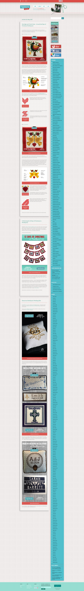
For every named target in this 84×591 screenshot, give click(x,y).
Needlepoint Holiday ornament (57, 182)
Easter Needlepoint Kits (56, 104)
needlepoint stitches (55, 201)
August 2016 (54, 449)
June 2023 (54, 343)
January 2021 (55, 385)
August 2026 (54, 296)
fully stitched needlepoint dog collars (57, 115)
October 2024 (55, 325)
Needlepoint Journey (56, 286)
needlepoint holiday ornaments (57, 184)
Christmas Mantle (55, 82)
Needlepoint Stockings (56, 206)
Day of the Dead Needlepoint (57, 97)
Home (35, 6)
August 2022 (54, 355)
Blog (48, 6)
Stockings (54, 236)
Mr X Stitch (53, 275)
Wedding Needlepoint (37, 305)
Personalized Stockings (56, 214)
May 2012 (54, 535)
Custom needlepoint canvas (57, 92)
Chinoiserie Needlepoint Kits (57, 77)
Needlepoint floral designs (56, 179)
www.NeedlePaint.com (40, 8)
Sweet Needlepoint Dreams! (57, 284)
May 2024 (54, 330)
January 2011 (55, 560)
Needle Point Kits (55, 150)
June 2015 (54, 473)
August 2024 (54, 326)
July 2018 (54, 422)
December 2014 (55, 483)
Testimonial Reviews (55, 238)
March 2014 (54, 498)
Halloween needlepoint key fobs (57, 130)
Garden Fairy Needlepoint (56, 118)
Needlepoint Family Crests (56, 172)
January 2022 (55, 367)
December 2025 (55, 308)
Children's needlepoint (56, 75)
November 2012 (55, 525)
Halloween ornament (56, 132)
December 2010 (55, 562)
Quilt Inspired (55, 224)
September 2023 (55, 340)
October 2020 (55, 390)
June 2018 (54, 424)
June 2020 (54, 397)
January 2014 (55, 501)
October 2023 (55, 338)
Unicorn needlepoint (55, 248)
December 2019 (55, 402)
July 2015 (54, 471)
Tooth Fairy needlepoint (56, 243)
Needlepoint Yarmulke (56, 211)
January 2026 (55, 306)
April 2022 (54, 362)
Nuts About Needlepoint (55, 270)
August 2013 (54, 510)
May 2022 (54, 360)
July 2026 (54, 298)
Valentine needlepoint (56, 251)
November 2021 (55, 370)
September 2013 (55, 508)
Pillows (54, 221)
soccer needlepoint (55, 231)
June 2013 (54, 513)
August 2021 (54, 375)
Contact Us (35, 586)
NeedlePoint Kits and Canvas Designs (25, 7)
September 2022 (55, 353)
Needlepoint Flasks (55, 177)
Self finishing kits (55, 226)
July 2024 (54, 328)
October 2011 (55, 547)
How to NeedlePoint (55, 142)
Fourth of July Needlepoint (56, 111)
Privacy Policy (57, 589)
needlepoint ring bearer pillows (30, 305)
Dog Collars (54, 99)
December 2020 (55, 387)
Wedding (54, 258)
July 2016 (54, 451)
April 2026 (54, 303)
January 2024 (55, 335)
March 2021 (54, 382)
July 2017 (54, 432)
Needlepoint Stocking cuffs (56, 204)
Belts (20, 586)
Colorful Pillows (55, 89)
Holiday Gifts (54, 135)
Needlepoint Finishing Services (57, 174)
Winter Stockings (55, 263)
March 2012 (54, 538)
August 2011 (54, 550)
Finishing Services (55, 109)
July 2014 (54, 491)
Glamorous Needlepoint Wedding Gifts (31, 300)
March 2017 (54, 439)
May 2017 (54, 436)
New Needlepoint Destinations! (57, 289)
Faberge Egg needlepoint (56, 107)
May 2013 (54, 515)
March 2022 (54, 363)
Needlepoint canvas (55, 160)
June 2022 (54, 358)
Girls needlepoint (55, 123)
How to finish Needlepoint (56, 140)
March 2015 (54, 478)
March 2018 (54, 427)
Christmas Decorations (56, 79)
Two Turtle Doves (26, 124)
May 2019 (54, 409)
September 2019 (55, 404)
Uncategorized (55, 246)
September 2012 (55, 528)
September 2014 (55, 488)
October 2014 (55, 486)
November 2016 (55, 446)
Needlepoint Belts (29, 586)
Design (39, 6)
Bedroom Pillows (55, 70)
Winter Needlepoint (55, 261)
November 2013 (55, 505)
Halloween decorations (56, 125)
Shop (44, 6)
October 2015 (55, 466)
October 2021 (55, 372)
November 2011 (55, 545)
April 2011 (54, 555)
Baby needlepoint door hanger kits (57, 65)
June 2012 (54, 533)
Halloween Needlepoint (56, 128)
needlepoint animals (55, 157)
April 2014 (54, 496)
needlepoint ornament (56, 192)
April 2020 (54, 399)
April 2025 (54, 318)
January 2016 (55, 461)
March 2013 (54, 518)
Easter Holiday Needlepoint (56, 102)
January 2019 (55, 414)
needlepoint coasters (56, 164)
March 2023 (54, 348)
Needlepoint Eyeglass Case (56, 169)
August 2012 (54, 530)
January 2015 (55, 481)
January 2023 (55, 350)
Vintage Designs (55, 256)
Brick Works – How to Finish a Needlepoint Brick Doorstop (57, 578)
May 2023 (54, 345)
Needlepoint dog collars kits (56, 165)
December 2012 (55, 523)
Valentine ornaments (56, 253)
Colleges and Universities (56, 87)
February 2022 (55, 365)
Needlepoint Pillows (29, 587)
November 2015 (55, 464)
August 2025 (54, 313)
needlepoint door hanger (56, 167)
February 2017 (55, 441)
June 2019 (54, 407)
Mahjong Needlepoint (56, 145)
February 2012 (55, 540)
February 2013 (55, 520)
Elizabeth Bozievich (55, 572)
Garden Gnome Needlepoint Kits (57, 120)
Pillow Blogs (54, 219)
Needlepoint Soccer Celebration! (57, 291)
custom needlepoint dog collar (57, 94)
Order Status (28, 588)
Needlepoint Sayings (56, 199)
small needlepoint (55, 229)
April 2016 (54, 456)
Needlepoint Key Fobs (56, 187)
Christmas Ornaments (56, 84)
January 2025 (55, 321)
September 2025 (55, 311)
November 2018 (55, 417)
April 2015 (54, 476)
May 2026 (54, 301)
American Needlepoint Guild (56, 277)
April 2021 (54, 380)
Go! (62, 18)
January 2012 (55, 542)
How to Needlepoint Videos (56, 278)
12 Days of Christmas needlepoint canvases (31, 226)
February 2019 (55, 412)
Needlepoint (54, 155)
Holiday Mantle (55, 137)
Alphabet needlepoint (56, 62)
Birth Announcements (56, 72)
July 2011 (54, 552)
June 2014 (54, 493)
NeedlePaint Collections (56, 152)
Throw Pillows (55, 241)
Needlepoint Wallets (55, 209)
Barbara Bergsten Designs (56, 273)
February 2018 (55, 429)
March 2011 (54, 557)
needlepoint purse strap (56, 197)
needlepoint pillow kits (56, 194)
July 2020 (54, 395)
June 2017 (54, 434)
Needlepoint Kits (55, 189)
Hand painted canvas (56, 133)
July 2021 (54, 377)
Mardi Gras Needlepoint (56, 147)
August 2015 (54, 469)
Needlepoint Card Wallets (56, 162)
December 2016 (55, 444)
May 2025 (54, 316)
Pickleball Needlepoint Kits (56, 216)
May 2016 (54, 454)
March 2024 (54, 333)
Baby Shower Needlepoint (56, 67)
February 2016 (55, 459)
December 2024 (55, 323)
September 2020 (55, 392)
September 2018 (55, 419)
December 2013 (55, 503)
